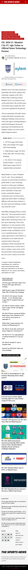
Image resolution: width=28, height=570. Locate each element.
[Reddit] (2, 540)
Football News (16, 264)
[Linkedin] (5, 537)
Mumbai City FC (5, 270)
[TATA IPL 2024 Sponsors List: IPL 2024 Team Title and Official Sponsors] (14, 411)
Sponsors (5, 38)
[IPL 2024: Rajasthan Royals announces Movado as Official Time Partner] (14, 480)
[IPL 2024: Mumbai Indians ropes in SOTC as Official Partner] (14, 459)
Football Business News (9, 34)
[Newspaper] (8, 540)
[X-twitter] (5, 534)
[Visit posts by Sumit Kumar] (3, 57)
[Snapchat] (11, 537)
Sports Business (20, 270)
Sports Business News (16, 38)
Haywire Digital (13, 568)
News (11, 270)
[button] (2, 2)
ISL (16, 268)
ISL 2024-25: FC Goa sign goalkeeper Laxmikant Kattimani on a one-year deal (13, 336)
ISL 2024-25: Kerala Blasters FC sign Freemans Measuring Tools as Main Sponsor (12, 375)
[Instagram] (2, 537)
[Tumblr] (8, 537)
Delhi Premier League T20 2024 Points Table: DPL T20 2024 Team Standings (14, 153)
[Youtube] (8, 534)
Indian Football (5, 266)
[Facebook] (2, 534)
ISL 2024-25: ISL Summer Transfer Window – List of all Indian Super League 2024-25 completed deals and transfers (13, 513)
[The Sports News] (12, 2)
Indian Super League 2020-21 (10, 36)
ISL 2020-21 (20, 268)
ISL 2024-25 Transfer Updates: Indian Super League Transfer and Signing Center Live (13, 307)
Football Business (8, 32)
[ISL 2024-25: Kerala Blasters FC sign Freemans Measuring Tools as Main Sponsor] (14, 365)
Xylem (13, 272)
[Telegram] (5, 540)
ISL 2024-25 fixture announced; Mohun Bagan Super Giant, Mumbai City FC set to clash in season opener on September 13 (13, 525)
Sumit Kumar (11, 56)
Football (10, 262)
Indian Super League (14, 266)
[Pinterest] (11, 534)
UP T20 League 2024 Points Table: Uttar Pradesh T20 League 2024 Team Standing (13, 144)
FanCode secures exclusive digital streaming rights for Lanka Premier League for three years (12, 398)
